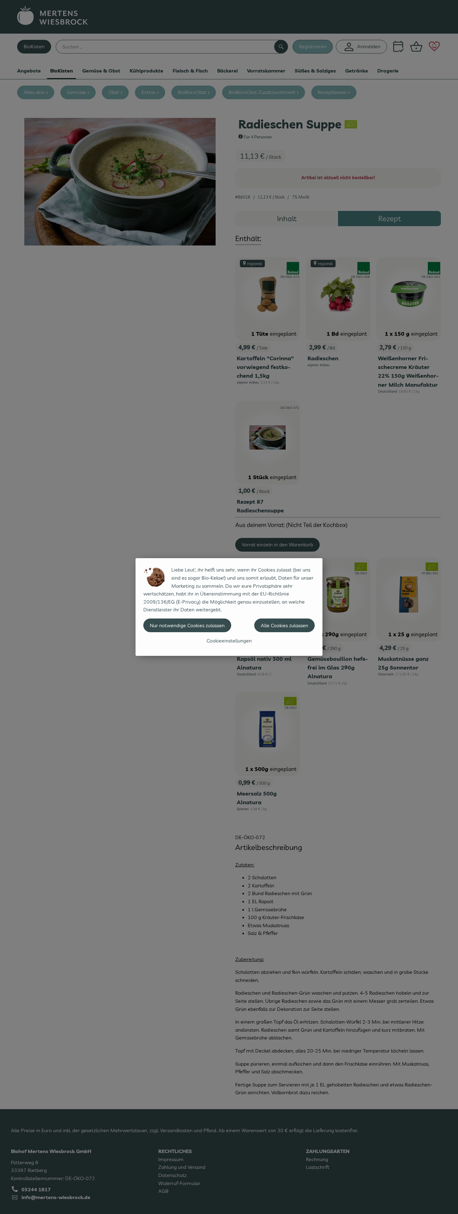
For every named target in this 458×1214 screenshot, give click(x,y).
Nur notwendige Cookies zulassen (187, 625)
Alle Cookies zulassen (284, 625)
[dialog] (229, 607)
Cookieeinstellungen (229, 640)
